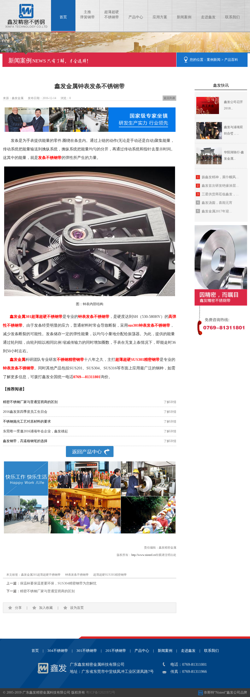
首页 (63, 17)
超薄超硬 (111, 14)
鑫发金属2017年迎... (217, 211)
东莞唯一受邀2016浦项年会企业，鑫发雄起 (35, 431)
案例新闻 (213, 60)
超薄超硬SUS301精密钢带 (110, 574)
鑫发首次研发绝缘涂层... (220, 185)
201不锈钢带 (115, 651)
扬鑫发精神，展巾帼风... (220, 177)
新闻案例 (184, 17)
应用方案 (160, 17)
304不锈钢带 (57, 651)
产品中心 (135, 17)
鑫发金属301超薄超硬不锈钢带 (41, 574)
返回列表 (169, 98)
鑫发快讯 (221, 85)
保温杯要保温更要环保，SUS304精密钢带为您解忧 (58, 583)
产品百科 (231, 60)
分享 (18, 608)
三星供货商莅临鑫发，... (220, 194)
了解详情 (170, 402)
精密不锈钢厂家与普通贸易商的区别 (47, 591)
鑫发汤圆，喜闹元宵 (217, 203)
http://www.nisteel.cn (143, 555)
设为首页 (77, 608)
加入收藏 (46, 608)
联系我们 (232, 17)
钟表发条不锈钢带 (77, 574)
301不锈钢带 (86, 651)
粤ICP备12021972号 (100, 692)
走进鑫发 (208, 17)
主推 (87, 14)
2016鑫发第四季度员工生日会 (25, 412)
